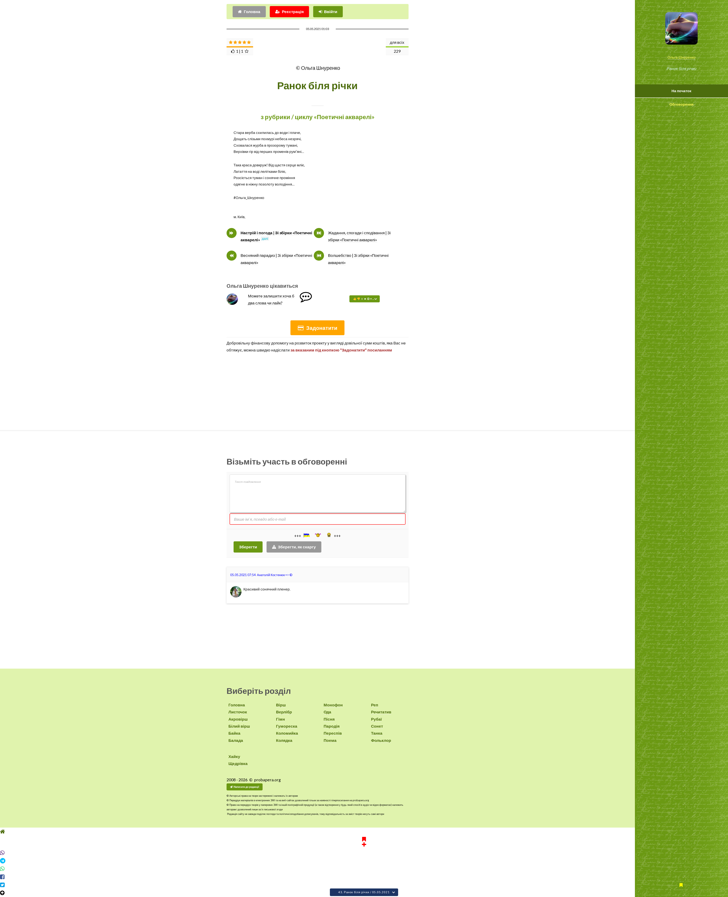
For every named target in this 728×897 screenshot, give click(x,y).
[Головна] (364, 832)
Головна (252, 11)
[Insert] (306, 535)
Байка (234, 733)
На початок (681, 91)
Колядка (284, 740)
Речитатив (381, 711)
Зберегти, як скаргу (297, 546)
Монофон (333, 704)
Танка (376, 733)
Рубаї (376, 719)
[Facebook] (364, 877)
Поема (330, 740)
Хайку (234, 756)
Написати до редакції (246, 786)
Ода (327, 711)
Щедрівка (238, 763)
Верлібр (284, 711)
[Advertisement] (318, 391)
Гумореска (286, 726)
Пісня (329, 719)
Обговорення (681, 104)
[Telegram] (364, 861)
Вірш (281, 704)
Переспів (333, 733)
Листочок (237, 711)
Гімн (280, 719)
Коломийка (287, 733)
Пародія (332, 726)
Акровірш (238, 719)
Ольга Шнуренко (682, 57)
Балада (235, 740)
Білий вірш (239, 726)
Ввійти (330, 11)
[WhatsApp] (364, 869)
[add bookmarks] (364, 841)
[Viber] (364, 853)
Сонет (377, 726)
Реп (374, 704)
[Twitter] (364, 885)
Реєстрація (293, 11)
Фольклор (381, 740)
